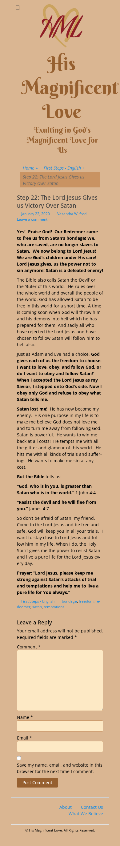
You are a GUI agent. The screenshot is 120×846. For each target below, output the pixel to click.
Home (30, 168)
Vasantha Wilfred (71, 213)
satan (37, 606)
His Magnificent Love (70, 87)
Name (25, 717)
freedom (86, 601)
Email (24, 738)
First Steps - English (64, 168)
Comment (29, 647)
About (65, 807)
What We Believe (86, 813)
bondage (69, 601)
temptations (54, 606)
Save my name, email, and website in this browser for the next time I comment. (59, 768)
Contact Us (92, 807)
